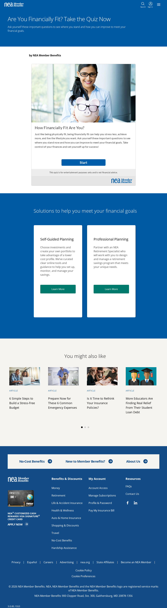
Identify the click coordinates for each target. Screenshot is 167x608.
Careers (48, 562)
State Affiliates (105, 562)
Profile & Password (100, 503)
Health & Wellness (63, 510)
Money (56, 488)
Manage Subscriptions (102, 495)
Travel (55, 533)
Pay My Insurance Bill (101, 510)
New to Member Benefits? (85, 461)
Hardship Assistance (64, 548)
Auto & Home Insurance (66, 518)
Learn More (64, 289)
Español (32, 562)
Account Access (98, 488)
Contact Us (132, 493)
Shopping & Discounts (65, 525)
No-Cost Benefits (32, 461)
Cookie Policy (84, 570)
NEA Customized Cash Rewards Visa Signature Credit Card (25, 516)
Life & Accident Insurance (67, 503)
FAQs (129, 486)
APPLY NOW (18, 524)
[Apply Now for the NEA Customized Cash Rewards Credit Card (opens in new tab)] (28, 498)
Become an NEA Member (136, 562)
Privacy (16, 562)
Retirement (58, 495)
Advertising (67, 562)
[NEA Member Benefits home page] (20, 479)
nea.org (85, 562)
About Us (133, 461)
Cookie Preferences (83, 576)
